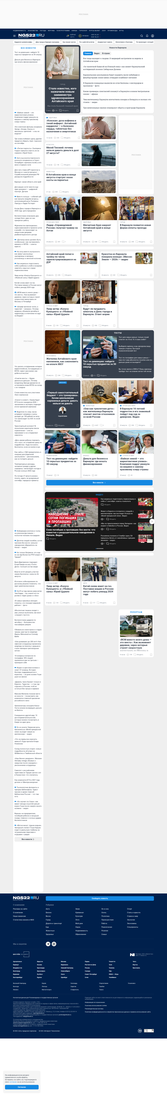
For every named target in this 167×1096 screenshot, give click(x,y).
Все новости (28, 48)
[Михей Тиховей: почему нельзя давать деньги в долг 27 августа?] (99, 155)
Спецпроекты (132, 927)
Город (48, 920)
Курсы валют (94, 30)
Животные (50, 931)
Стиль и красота (133, 913)
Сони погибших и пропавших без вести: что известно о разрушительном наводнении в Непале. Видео (70, 532)
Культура (79, 916)
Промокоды (112, 30)
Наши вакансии (19, 916)
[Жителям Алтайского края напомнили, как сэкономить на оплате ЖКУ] (62, 342)
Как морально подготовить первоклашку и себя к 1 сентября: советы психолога (118, 500)
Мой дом (79, 923)
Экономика (131, 923)
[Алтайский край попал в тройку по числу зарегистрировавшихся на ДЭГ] (88, 258)
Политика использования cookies (96, 1005)
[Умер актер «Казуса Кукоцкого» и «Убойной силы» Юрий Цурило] (62, 292)
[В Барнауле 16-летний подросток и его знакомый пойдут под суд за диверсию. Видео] (136, 392)
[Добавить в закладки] (77, 110)
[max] (54, 944)
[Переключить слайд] (152, 521)
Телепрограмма (63, 30)
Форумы (51, 30)
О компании (18, 913)
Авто (48, 909)
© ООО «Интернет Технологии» (49, 1031)
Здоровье (50, 934)
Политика (105, 916)
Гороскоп (83, 30)
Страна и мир (132, 916)
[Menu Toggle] (14, 36)
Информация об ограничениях (95, 1002)
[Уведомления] (147, 36)
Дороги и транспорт (54, 923)
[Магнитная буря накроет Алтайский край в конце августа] (99, 208)
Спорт (129, 909)
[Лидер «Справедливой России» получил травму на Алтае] (62, 208)
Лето (77, 920)
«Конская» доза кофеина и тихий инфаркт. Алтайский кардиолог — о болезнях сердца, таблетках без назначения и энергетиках (61, 126)
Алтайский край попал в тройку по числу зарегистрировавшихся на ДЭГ (61, 258)
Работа (104, 923)
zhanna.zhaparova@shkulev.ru (22, 1023)
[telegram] (48, 944)
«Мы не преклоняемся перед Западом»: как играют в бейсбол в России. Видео (118, 524)
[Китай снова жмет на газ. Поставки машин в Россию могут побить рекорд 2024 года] (99, 569)
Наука (77, 927)
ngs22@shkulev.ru (38, 1013)
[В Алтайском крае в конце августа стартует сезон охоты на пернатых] (99, 182)
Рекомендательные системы (94, 1009)
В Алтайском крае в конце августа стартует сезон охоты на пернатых (61, 177)
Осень (103, 913)
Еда (47, 927)
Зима (77, 909)
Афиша (74, 30)
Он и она (104, 909)
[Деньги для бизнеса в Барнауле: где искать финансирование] (99, 442)
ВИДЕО (99, 494)
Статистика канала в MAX (23, 920)
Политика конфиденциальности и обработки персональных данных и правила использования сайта (118, 1012)
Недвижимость (19, 30)
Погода (43, 30)
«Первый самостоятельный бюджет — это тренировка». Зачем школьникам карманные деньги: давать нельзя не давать (63, 398)
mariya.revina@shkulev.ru (21, 1026)
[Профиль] (152, 36)
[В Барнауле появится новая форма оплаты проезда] (136, 208)
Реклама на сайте (20, 909)
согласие (13, 1082)
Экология (131, 920)
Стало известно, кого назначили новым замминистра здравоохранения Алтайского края (62, 95)
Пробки (84, 36)
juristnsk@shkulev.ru (65, 1015)
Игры (121, 30)
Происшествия (107, 920)
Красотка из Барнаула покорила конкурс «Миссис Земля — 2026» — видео (117, 257)
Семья (104, 934)
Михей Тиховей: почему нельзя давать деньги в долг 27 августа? (62, 150)
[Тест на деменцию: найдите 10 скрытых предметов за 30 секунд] (62, 442)
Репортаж (136, 612)
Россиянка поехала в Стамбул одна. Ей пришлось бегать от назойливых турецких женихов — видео (118, 538)
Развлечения (106, 927)
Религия (104, 931)
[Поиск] (141, 36)
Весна (48, 916)
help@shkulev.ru (28, 1016)
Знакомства (33, 30)
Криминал (79, 913)
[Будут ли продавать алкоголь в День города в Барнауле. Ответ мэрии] (99, 292)
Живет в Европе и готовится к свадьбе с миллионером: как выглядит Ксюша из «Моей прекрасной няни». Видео (117, 513)
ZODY (104, 30)
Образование (80, 934)
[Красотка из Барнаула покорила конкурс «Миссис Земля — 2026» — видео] (143, 258)
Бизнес (49, 913)
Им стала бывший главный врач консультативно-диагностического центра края (62, 109)
